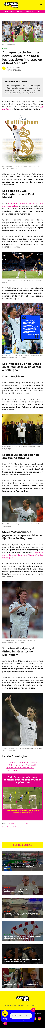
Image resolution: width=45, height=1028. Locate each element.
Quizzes (20, 11)
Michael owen (7, 827)
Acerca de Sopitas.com (29, 1005)
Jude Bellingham (27, 824)
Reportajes (9, 11)
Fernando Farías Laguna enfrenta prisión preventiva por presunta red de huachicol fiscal (21, 914)
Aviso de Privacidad (12, 1005)
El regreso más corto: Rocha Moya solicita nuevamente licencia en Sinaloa (22, 890)
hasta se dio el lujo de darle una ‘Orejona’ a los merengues (22, 555)
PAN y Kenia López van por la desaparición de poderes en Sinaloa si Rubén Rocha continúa (21, 984)
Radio (37, 11)
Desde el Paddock (10, 863)
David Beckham (14, 824)
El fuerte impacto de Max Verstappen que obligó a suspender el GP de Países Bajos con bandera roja (22, 866)
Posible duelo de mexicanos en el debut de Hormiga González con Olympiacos (22, 937)
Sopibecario (14, 68)
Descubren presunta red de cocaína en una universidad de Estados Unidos (22, 960)
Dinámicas (29, 11)
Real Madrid (17, 827)
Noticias (7, 888)
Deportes (6, 48)
